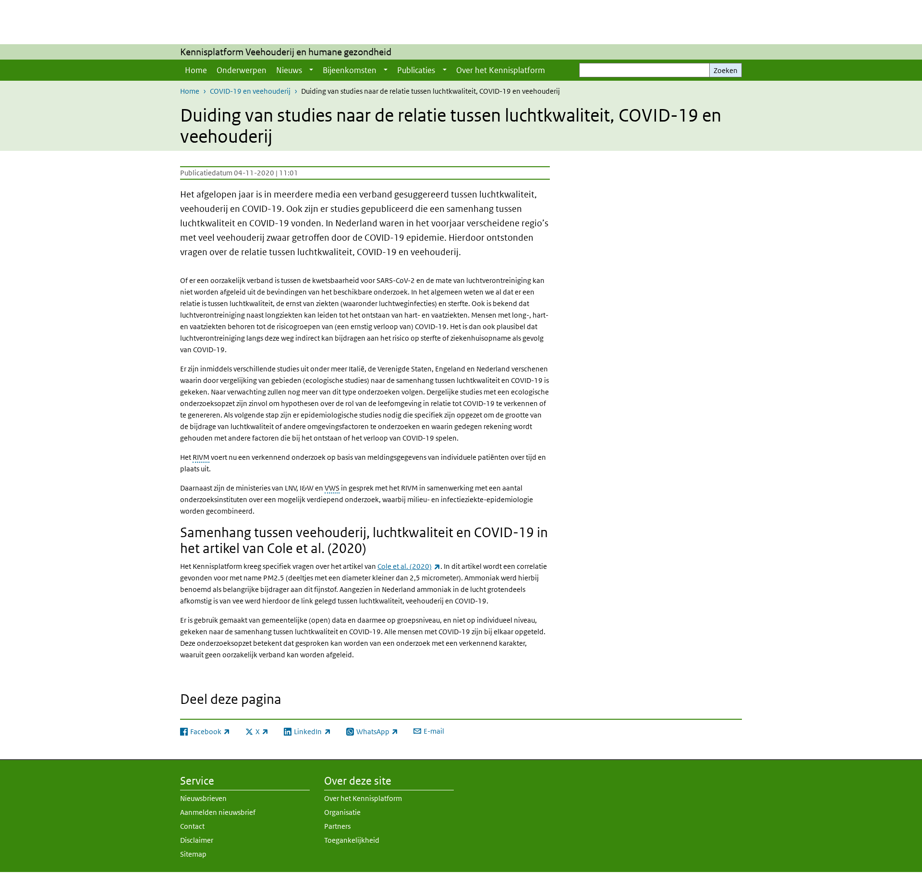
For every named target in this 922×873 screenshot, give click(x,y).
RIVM (201, 457)
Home (196, 70)
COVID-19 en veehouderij (250, 91)
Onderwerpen (242, 70)
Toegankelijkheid (351, 840)
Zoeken (726, 70)
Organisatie (342, 812)
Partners (337, 826)
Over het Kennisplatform (500, 70)
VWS (332, 487)
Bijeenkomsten (349, 70)
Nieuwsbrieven (203, 798)
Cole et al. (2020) (408, 566)
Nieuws (289, 70)
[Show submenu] (311, 70)
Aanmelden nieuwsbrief (217, 812)
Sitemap (193, 854)
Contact (192, 826)
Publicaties (416, 70)
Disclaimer (196, 840)
